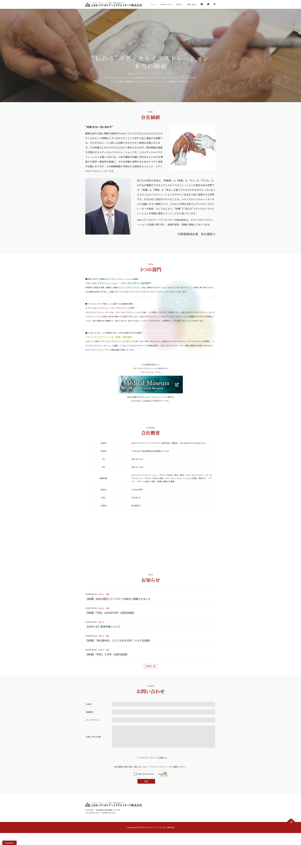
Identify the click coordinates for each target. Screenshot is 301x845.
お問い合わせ (192, 4)
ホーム (153, 4)
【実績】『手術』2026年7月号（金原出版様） (110, 612)
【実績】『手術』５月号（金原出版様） (107, 654)
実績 (107, 594)
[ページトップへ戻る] (291, 822)
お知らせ (179, 4)
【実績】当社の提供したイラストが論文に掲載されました (118, 599)
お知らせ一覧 (150, 666)
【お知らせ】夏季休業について (102, 626)
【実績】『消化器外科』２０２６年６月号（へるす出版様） (118, 640)
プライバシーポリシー (158, 766)
